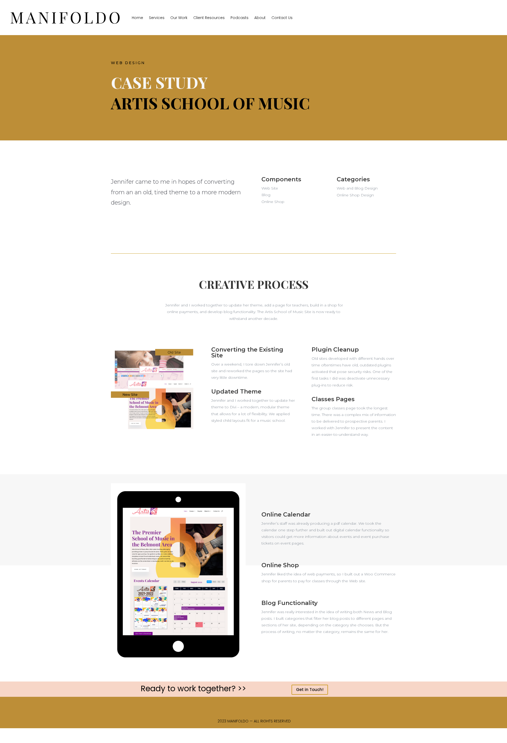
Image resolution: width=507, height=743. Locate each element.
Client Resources (209, 17)
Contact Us (282, 17)
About (260, 17)
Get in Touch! (309, 689)
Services (157, 17)
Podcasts (239, 17)
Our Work (178, 17)
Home (137, 17)
